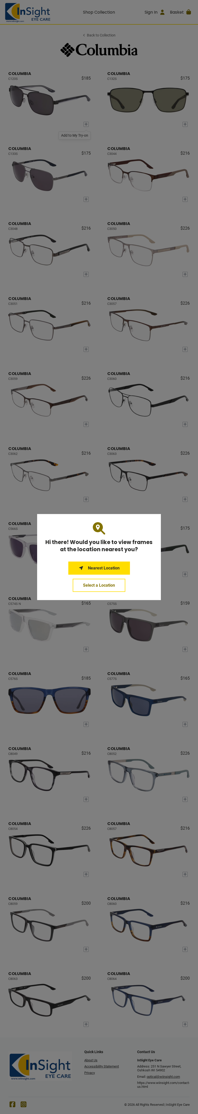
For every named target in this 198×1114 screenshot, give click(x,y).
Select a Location (99, 585)
